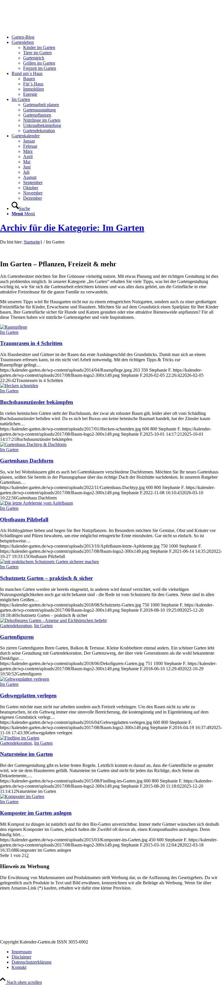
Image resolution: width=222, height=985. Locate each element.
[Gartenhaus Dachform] (33, 444)
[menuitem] (117, 37)
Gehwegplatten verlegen (28, 695)
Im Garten (9, 332)
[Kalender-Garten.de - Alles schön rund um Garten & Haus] (43, 27)
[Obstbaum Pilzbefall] (36, 503)
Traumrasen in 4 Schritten (31, 343)
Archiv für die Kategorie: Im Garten (72, 227)
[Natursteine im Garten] (19, 737)
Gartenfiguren (17, 637)
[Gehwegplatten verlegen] (24, 679)
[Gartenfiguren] (53, 620)
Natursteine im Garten (26, 754)
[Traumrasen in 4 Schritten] (13, 327)
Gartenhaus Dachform (26, 461)
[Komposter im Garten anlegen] (22, 796)
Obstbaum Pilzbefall (24, 519)
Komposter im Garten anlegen (36, 813)
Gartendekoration (16, 625)
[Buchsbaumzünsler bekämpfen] (19, 385)
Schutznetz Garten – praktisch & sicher (46, 578)
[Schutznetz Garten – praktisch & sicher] (49, 561)
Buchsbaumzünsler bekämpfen (36, 402)
